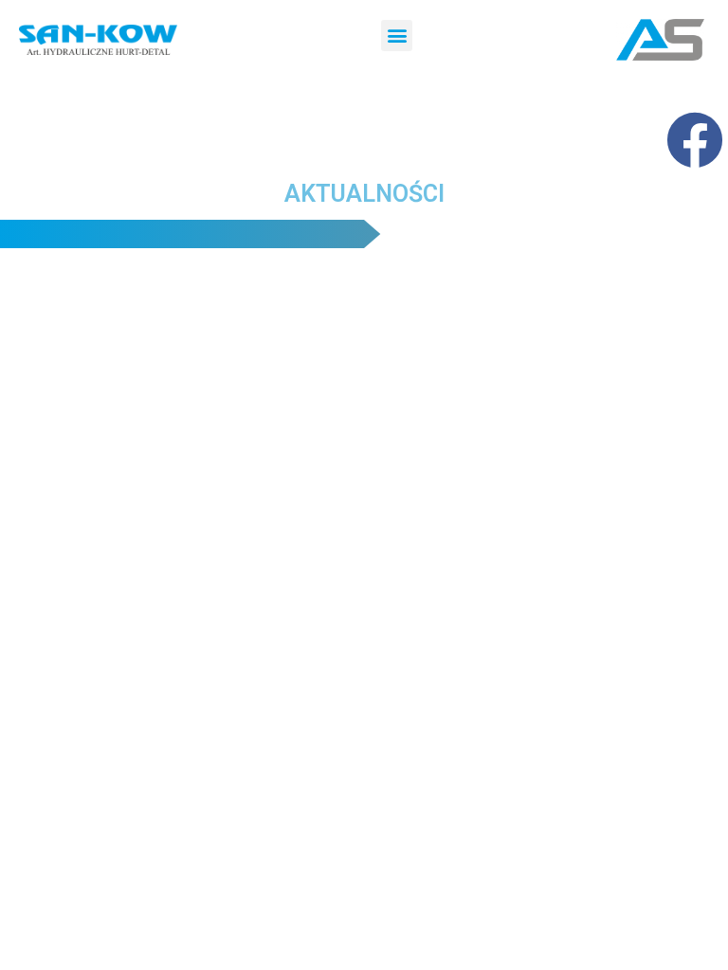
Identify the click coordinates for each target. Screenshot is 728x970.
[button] (396, 35)
